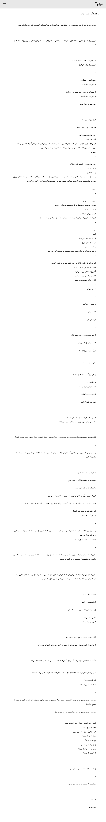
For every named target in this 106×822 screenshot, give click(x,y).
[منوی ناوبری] (4, 4)
